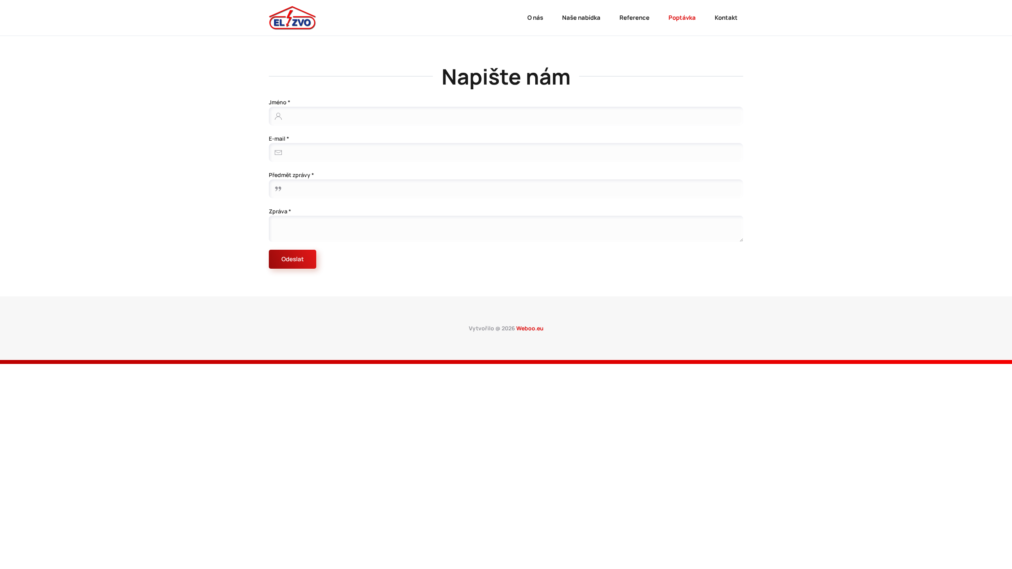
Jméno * (279, 102)
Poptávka (682, 17)
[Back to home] (292, 18)
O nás (535, 17)
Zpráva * (280, 211)
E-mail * (279, 138)
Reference (634, 17)
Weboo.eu (530, 328)
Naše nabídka (581, 17)
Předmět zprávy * (291, 175)
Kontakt (726, 17)
